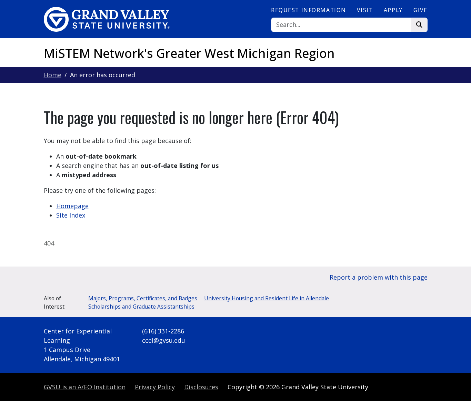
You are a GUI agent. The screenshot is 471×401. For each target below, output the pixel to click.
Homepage (72, 206)
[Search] (419, 25)
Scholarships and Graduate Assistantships (141, 306)
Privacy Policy (155, 387)
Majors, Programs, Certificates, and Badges (142, 298)
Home (52, 75)
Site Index (70, 215)
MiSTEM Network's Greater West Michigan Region (189, 53)
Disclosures (201, 387)
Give (420, 10)
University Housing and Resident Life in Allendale (266, 298)
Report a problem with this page (379, 277)
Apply (393, 10)
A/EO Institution (85, 387)
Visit (365, 10)
